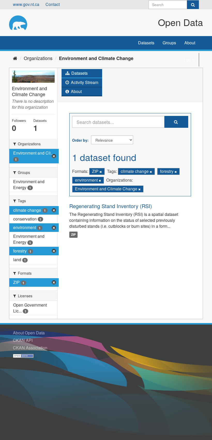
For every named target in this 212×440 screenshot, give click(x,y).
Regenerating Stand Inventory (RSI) (110, 206)
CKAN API (23, 340)
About (189, 43)
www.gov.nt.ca (26, 4)
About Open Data (29, 333)
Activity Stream (84, 82)
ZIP (73, 234)
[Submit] (193, 4)
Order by (79, 140)
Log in (189, 60)
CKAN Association (30, 348)
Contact (53, 4)
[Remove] (101, 172)
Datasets (146, 43)
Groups (169, 43)
